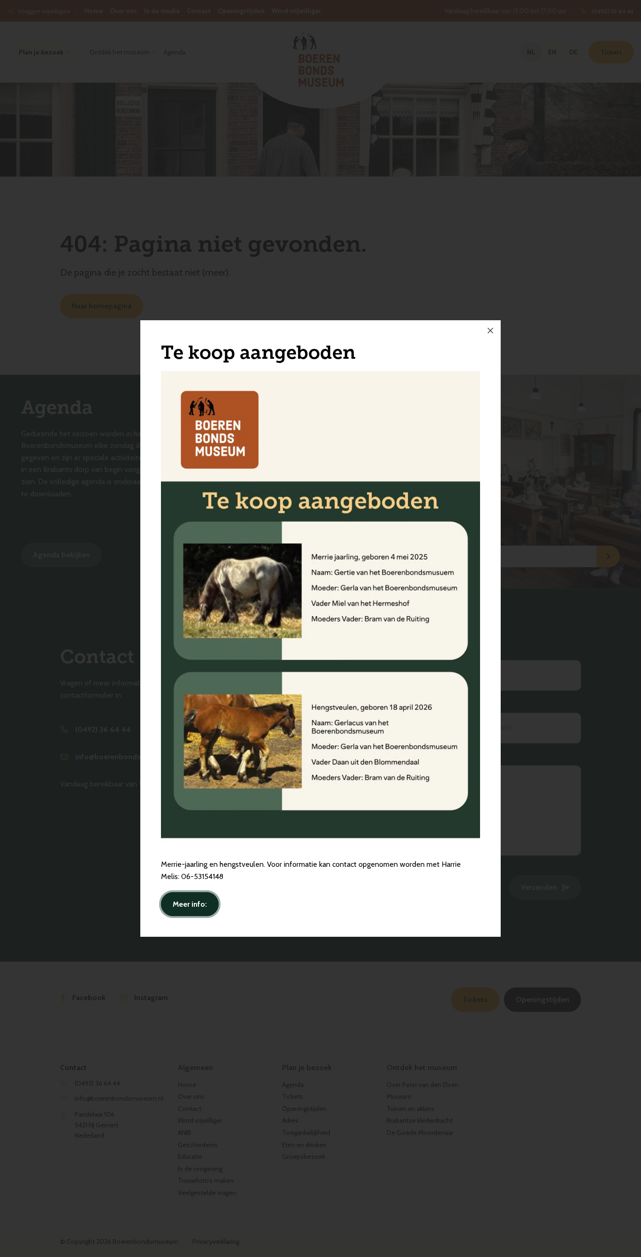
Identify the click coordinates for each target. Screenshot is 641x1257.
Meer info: (190, 904)
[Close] (490, 330)
